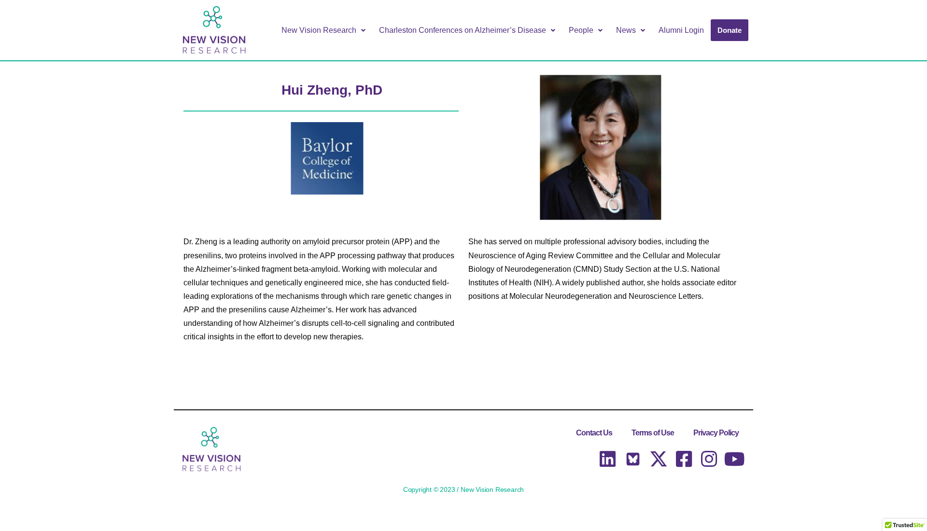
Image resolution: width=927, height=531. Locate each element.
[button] (323, 30)
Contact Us (594, 433)
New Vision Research (318, 30)
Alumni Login (681, 30)
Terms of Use (653, 433)
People (581, 30)
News (626, 30)
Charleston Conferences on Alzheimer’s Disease (462, 30)
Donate (729, 30)
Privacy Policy (716, 433)
